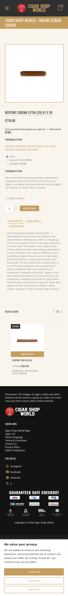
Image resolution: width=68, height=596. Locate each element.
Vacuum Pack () (20, 160)
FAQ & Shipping (13, 437)
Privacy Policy (12, 447)
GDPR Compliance (15, 450)
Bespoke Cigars (18, 370)
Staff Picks (23, 373)
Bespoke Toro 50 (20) (22, 360)
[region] (34, 567)
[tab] (15, 221)
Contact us (11, 443)
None (12, 156)
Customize (34, 580)
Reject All (34, 589)
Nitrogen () (17, 163)
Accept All (34, 571)
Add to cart (27, 354)
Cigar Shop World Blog (17, 430)
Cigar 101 (10, 433)
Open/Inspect (16, 198)
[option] (34, 348)
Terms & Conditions (16, 440)
